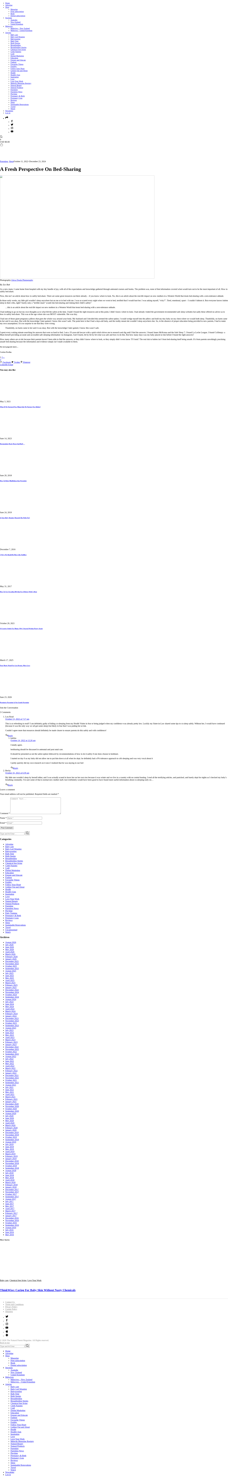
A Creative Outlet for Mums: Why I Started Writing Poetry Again (21, 628)
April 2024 (9, 1009)
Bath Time (14, 41)
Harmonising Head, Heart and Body (12, 444)
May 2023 (9, 1035)
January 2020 (10, 1130)
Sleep (13, 102)
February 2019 (11, 1156)
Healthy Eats (15, 75)
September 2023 (12, 1025)
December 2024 (12, 990)
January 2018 (10, 1187)
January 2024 (10, 1016)
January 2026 (10, 959)
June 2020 (9, 1118)
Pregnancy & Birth (18, 96)
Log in (7, 113)
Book (13, 14)
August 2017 (10, 1199)
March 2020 (10, 1125)
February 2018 (11, 1185)
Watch (13, 109)
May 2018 (9, 1178)
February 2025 (11, 985)
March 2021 (10, 1097)
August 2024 (10, 999)
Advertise (8, 5)
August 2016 (10, 1227)
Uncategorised (11, 930)
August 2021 (10, 1085)
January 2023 (10, 1044)
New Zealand (15, 22)
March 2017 (10, 1211)
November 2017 (12, 1192)
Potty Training (11, 913)
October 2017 (11, 1194)
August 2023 (10, 1028)
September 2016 (12, 1225)
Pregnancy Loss (16, 98)
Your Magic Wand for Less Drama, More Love (15, 665)
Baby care (14, 35)
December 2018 (12, 1161)
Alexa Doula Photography (22, 280)
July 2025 (9, 973)
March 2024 (10, 1011)
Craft (12, 54)
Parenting (14, 90)
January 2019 (10, 1159)
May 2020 (9, 1120)
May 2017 (9, 1206)
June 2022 (9, 1061)
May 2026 (9, 949)
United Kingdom (17, 24)
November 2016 (12, 1220)
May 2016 (9, 1235)
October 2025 (11, 966)
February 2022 (11, 1071)
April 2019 (9, 1151)
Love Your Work (17, 81)
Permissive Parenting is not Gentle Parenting (14, 702)
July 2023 (9, 1030)
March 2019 (10, 1154)
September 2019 (12, 1140)
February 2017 (11, 1213)
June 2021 (9, 1090)
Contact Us (10, 1302)
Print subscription (17, 12)
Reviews (14, 100)
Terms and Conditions (14, 1304)
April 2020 (9, 1123)
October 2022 (11, 1052)
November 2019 (12, 1135)
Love (12, 79)
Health (13, 73)
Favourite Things (17, 64)
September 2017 (12, 1197)
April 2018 (9, 1180)
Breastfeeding (16, 45)
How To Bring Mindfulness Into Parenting (13, 481)
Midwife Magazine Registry (21, 83)
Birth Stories (15, 43)
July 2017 (9, 1201)
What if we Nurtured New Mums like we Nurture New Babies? (20, 407)
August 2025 (10, 971)
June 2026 (9, 947)
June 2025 (9, 976)
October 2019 (11, 1137)
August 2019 (10, 1142)
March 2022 (10, 1068)
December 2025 (12, 961)
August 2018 (10, 1170)
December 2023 (12, 1018)
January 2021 (10, 1101)
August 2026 (10, 942)
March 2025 (10, 983)
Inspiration (15, 77)
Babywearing (15, 39)
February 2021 (11, 1099)
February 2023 (11, 1042)
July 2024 (9, 1002)
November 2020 (12, 1106)
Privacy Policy (11, 1307)
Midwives (9, 26)
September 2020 (12, 1111)
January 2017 (10, 1216)
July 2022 (9, 1059)
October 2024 (11, 995)
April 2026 (9, 952)
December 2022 (12, 1047)
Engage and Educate (18, 60)
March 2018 (10, 1182)
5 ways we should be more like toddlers (13, 555)
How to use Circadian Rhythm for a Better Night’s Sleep (18, 591)
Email (3, 823)
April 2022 (9, 1066)
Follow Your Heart (18, 69)
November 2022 (12, 1049)
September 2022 (12, 1054)
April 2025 (9, 980)
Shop (7, 7)
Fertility (14, 66)
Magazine (14, 9)
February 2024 (11, 1014)
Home (7, 3)
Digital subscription (18, 16)
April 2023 (9, 1037)
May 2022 (9, 1063)
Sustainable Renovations (20, 105)
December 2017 (12, 1189)
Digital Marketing (17, 56)
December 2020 (12, 1104)
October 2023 (11, 1023)
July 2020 (9, 1116)
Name (3, 818)
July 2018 (9, 1173)
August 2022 (10, 1056)
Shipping (9, 1311)
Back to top (5, 1343)
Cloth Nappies (16, 52)
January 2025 (10, 987)
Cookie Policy (11, 1309)
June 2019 (9, 1147)
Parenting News (16, 92)
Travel (13, 107)
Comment (5, 813)
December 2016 (12, 1218)
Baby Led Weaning (18, 37)
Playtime (14, 94)
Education (14, 58)
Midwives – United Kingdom (21, 31)
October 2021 (11, 1080)
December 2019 (12, 1132)
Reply (10, 736)
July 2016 (9, 1230)
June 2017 (9, 1204)
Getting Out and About (19, 71)
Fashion (13, 62)
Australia (14, 20)
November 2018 (12, 1163)
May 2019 (9, 1149)
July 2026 (9, 945)
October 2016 (11, 1223)
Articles (8, 33)
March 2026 (10, 954)
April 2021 (9, 1094)
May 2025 (9, 978)
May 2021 (9, 1092)
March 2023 (10, 1040)
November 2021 (12, 1078)
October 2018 (11, 1166)
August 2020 (10, 1113)
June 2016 (9, 1232)
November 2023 (12, 1021)
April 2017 (9, 1208)
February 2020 (11, 1128)
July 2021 (9, 1087)
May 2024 (9, 1006)
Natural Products (17, 88)
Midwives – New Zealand (20, 28)
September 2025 (12, 968)
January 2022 (10, 1073)
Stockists (8, 18)
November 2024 (12, 992)
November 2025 (12, 964)
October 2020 (11, 1109)
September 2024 (12, 997)
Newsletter (9, 111)
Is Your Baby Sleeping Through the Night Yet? (15, 518)
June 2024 (9, 1004)
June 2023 (9, 1033)
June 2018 (9, 1175)
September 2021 (12, 1082)
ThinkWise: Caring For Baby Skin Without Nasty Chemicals (38, 1290)
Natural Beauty (16, 85)
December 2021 (12, 1075)
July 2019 (9, 1144)
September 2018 (12, 1168)
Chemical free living (18, 50)
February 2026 (11, 956)
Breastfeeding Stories (18, 47)
